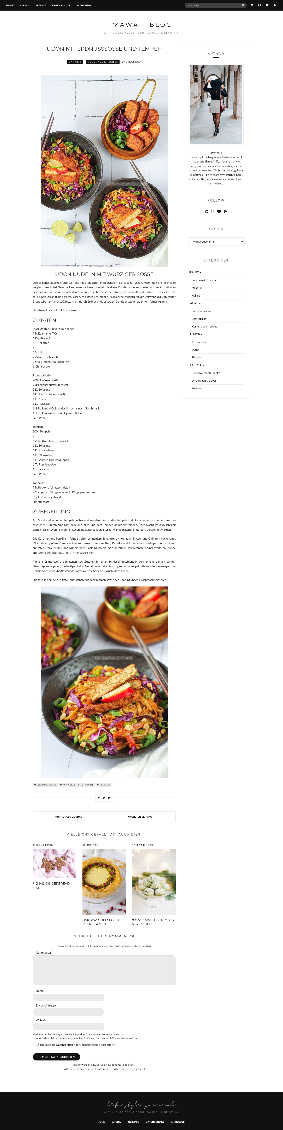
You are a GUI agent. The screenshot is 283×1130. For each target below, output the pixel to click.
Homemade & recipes (102, 62)
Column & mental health (206, 372)
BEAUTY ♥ (195, 272)
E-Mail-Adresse (47, 1005)
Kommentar (44, 952)
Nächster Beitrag (140, 816)
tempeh (104, 785)
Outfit (195, 349)
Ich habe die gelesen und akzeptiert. (78, 1044)
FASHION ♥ (195, 334)
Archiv (24, 5)
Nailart (196, 295)
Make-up (197, 287)
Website (41, 1020)
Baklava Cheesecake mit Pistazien (101, 922)
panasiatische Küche (78, 785)
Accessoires (199, 342)
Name (40, 990)
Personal (197, 388)
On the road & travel (204, 380)
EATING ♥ (75, 62)
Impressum (83, 5)
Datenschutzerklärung (70, 1044)
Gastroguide (199, 318)
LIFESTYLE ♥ (196, 365)
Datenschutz (61, 5)
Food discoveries (201, 311)
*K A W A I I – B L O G (141, 24)
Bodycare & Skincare (204, 280)
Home (10, 5)
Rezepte (40, 5)
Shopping (197, 357)
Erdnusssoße (47, 785)
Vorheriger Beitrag (68, 816)
